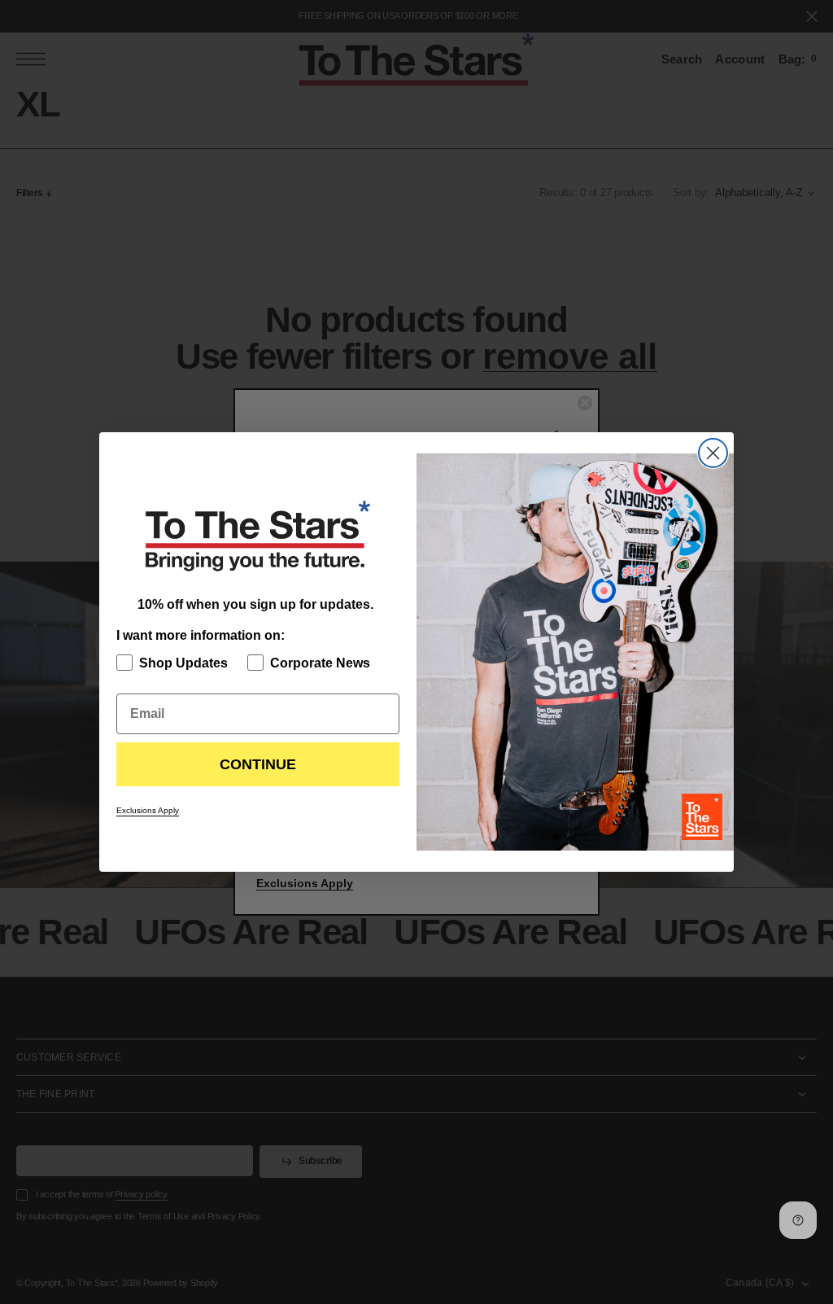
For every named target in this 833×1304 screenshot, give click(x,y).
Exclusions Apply (147, 810)
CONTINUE (258, 764)
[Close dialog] (713, 453)
